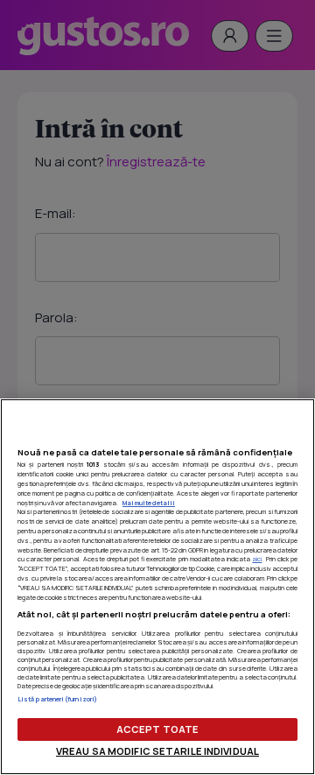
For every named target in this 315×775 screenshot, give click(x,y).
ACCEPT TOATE (157, 729)
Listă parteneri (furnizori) (57, 698)
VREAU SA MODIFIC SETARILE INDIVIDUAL (157, 750)
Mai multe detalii (148, 502)
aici (257, 558)
